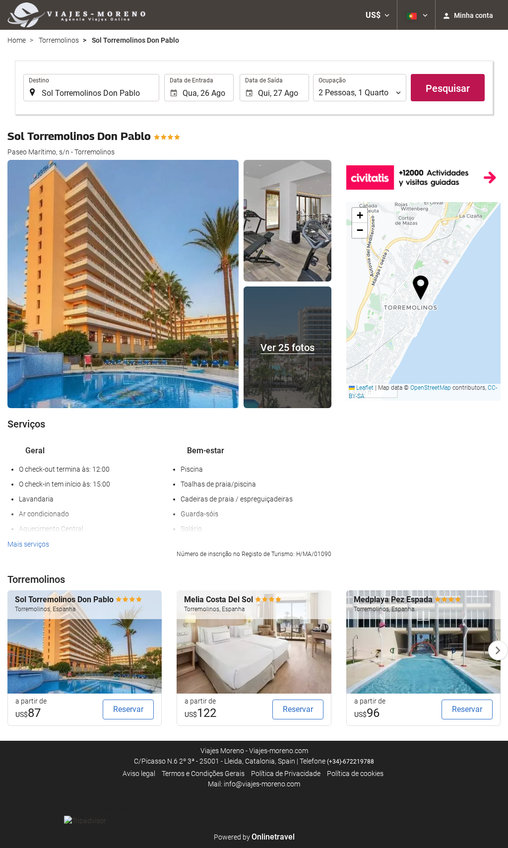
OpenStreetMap (430, 387)
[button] (377, 15)
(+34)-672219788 (350, 761)
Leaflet (364, 387)
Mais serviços (28, 544)
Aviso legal (139, 773)
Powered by (254, 837)
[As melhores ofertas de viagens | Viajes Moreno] (76, 15)
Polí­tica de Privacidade (285, 773)
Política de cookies (355, 773)
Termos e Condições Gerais (203, 773)
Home (16, 40)
